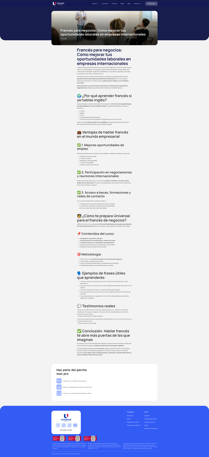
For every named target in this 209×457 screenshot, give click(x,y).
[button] (95, 3)
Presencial (130, 415)
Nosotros (147, 415)
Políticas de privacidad (151, 428)
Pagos (122, 3)
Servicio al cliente (149, 422)
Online (129, 419)
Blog (129, 3)
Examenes (105, 3)
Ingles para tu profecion (133, 425)
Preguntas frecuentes (150, 419)
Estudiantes (151, 3)
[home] (59, 3)
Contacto (114, 3)
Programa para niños (133, 422)
